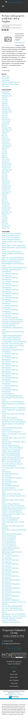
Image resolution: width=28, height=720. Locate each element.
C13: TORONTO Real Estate (10, 309)
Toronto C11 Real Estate (8, 540)
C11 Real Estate (6, 303)
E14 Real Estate (6, 392)
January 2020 (6, 184)
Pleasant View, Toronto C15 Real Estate (13, 506)
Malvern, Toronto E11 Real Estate (11, 456)
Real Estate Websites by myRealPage (14, 694)
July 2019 (4, 196)
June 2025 (5, 100)
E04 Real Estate (6, 364)
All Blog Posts (6, 76)
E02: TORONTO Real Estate (10, 358)
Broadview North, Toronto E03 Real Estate (14, 267)
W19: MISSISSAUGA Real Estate (11, 588)
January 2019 (5, 206)
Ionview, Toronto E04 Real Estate (11, 432)
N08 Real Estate (6, 484)
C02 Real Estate (6, 275)
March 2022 (5, 138)
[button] (9, 648)
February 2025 (6, 108)
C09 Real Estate (6, 295)
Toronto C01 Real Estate (9, 536)
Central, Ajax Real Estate (9, 326)
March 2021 (5, 158)
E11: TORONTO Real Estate (10, 386)
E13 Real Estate (6, 388)
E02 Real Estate (6, 356)
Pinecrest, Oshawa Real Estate (11, 504)
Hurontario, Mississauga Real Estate (12, 428)
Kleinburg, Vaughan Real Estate (14, 27)
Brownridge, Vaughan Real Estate (11, 269)
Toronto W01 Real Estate (9, 544)
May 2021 (4, 154)
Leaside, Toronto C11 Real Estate (11, 450)
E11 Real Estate (6, 384)
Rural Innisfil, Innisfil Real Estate (10, 518)
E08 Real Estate (6, 372)
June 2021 (4, 152)
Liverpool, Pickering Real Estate (11, 452)
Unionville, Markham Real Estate (11, 548)
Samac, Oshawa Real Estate (10, 520)
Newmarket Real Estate (8, 488)
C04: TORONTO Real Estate (10, 281)
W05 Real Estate (7, 562)
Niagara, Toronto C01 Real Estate (11, 494)
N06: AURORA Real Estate (9, 482)
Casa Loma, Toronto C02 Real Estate (12, 319)
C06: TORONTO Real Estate (10, 285)
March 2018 (5, 224)
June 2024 (5, 114)
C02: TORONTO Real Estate (10, 277)
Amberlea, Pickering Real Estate (11, 235)
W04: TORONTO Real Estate (10, 560)
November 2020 (6, 166)
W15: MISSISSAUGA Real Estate (11, 580)
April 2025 (5, 104)
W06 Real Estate (7, 566)
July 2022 (4, 134)
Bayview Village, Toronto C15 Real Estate (13, 245)
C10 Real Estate (6, 299)
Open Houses (6, 80)
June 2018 (4, 218)
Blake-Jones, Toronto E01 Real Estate (12, 259)
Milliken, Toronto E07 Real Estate (11, 460)
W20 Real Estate (7, 590)
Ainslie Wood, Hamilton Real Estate (12, 233)
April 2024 (5, 116)
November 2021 (6, 144)
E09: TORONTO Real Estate (10, 378)
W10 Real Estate (6, 574)
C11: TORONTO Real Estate (10, 305)
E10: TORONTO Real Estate (10, 382)
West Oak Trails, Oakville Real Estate (12, 606)
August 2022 (5, 132)
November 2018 (6, 208)
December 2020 (6, 164)
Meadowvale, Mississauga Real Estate (12, 458)
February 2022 (6, 140)
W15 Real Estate (6, 578)
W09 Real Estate (7, 570)
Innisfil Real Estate (7, 430)
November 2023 (6, 120)
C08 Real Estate (6, 291)
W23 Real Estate (6, 594)
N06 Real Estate (6, 480)
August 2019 (5, 194)
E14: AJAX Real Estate (8, 394)
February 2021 (6, 160)
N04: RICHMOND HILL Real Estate (12, 478)
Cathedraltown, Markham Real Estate (12, 322)
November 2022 (6, 128)
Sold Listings (5, 86)
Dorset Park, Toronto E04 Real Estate (12, 344)
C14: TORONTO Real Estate (10, 313)
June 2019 (4, 198)
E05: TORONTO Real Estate (10, 370)
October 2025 (6, 94)
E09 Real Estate (6, 376)
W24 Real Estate (7, 598)
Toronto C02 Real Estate (9, 538)
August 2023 (5, 124)
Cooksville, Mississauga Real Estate (12, 336)
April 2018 (4, 222)
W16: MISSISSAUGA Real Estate (11, 584)
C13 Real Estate (6, 307)
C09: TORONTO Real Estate (10, 297)
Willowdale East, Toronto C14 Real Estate (14, 614)
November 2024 (6, 110)
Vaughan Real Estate (8, 550)
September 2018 (7, 212)
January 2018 (5, 228)
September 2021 (7, 146)
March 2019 (5, 202)
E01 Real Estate (6, 352)
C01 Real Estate (6, 271)
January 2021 (5, 162)
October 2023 (6, 122)
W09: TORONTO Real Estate (10, 572)
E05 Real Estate (6, 368)
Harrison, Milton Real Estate (10, 418)
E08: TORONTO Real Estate (10, 374)
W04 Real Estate (7, 558)
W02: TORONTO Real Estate (10, 556)
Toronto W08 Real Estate (9, 546)
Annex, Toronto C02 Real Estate (11, 237)
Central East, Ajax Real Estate (10, 323)
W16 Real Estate (6, 582)
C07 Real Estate (6, 288)
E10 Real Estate (6, 380)
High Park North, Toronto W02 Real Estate (14, 422)
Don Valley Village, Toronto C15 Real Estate (14, 342)
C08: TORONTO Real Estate (10, 293)
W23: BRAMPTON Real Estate (10, 596)
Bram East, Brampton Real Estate (11, 261)
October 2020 (6, 168)
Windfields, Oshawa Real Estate (11, 622)
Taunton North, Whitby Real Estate (12, 534)
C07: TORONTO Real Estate (10, 289)
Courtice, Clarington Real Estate (11, 337)
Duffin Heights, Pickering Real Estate (12, 350)
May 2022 (5, 136)
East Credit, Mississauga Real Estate (12, 396)
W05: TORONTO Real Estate (10, 564)
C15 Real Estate (6, 316)
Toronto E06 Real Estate (9, 542)
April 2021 (4, 156)
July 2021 (4, 150)
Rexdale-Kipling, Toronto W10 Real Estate (14, 508)
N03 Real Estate (6, 472)
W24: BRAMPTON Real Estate (10, 600)
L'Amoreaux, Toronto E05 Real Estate (12, 448)
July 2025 (4, 98)
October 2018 (6, 210)
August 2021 (5, 148)
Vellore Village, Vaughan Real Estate (12, 552)
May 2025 (5, 102)
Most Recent (5, 92)
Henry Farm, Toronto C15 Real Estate (12, 420)
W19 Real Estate (6, 586)
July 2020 (4, 174)
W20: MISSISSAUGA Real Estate (11, 592)
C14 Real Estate (6, 312)
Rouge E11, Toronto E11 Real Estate (12, 512)
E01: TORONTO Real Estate (10, 354)
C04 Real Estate (6, 279)
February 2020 (6, 182)
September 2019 (6, 192)
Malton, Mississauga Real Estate (11, 454)
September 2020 (7, 170)
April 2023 (4, 126)
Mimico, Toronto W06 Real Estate (11, 462)
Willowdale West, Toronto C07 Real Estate (14, 616)
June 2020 (5, 176)
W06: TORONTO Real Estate (10, 568)
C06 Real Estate (6, 283)
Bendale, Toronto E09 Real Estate (11, 251)
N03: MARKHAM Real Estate (10, 474)
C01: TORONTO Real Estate (10, 273)
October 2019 (6, 190)
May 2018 (4, 220)
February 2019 (6, 204)
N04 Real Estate (6, 476)
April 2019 (4, 200)
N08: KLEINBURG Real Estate (10, 486)
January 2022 (5, 142)
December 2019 (6, 186)
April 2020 (5, 178)
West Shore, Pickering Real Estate (11, 608)
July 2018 (4, 216)
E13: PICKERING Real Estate (10, 390)
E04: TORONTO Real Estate (10, 366)
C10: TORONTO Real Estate (10, 302)
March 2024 (5, 118)
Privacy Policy (16, 692)
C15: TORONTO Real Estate (10, 317)
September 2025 (7, 96)
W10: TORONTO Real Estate (10, 576)
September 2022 (7, 130)
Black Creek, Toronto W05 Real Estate (13, 257)
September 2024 (7, 112)
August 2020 (5, 172)
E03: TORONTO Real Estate (10, 362)
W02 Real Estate (7, 554)
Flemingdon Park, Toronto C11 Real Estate (14, 408)
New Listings (5, 78)
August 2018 (5, 214)
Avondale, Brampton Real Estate (11, 239)
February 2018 (6, 226)
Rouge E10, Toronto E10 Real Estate (12, 510)
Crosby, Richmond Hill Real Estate (11, 340)
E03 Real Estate (6, 360)
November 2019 (6, 188)
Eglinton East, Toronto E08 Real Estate (13, 402)
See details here (19, 42)
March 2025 (5, 106)
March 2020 (5, 180)
